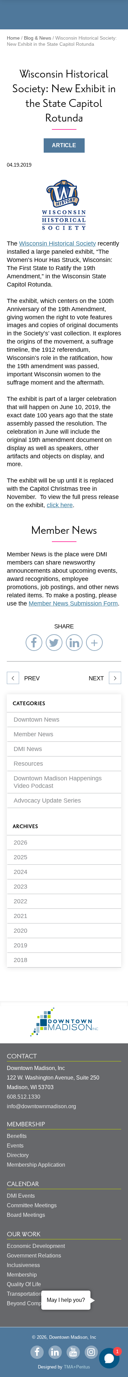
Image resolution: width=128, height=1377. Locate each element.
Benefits (17, 1136)
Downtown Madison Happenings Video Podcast (58, 782)
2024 (20, 871)
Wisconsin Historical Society (57, 243)
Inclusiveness (23, 1265)
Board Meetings (26, 1215)
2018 (20, 960)
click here (60, 505)
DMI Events (21, 1196)
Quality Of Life (24, 1284)
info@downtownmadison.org (41, 1106)
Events (15, 1146)
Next (97, 678)
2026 (20, 842)
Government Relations (34, 1255)
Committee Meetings (32, 1205)
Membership (26, 1124)
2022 (20, 901)
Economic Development (36, 1246)
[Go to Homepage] (64, 1035)
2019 (20, 945)
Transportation (24, 1294)
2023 (20, 886)
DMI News (28, 749)
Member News (33, 734)
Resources (28, 763)
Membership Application (36, 1165)
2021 (20, 916)
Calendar (23, 1184)
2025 (20, 857)
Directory (18, 1155)
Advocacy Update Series (47, 800)
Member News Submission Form (73, 603)
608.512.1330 (23, 1097)
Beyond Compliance (31, 1303)
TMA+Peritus (77, 1366)
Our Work (23, 1234)
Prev (31, 678)
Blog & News (37, 38)
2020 (20, 930)
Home (13, 38)
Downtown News (36, 719)
